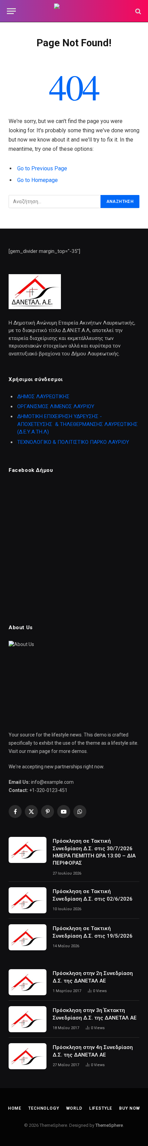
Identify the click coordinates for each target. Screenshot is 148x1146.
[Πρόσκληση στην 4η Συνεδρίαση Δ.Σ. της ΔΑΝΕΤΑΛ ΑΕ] (27, 1056)
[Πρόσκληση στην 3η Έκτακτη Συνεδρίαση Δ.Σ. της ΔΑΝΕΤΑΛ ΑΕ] (27, 1019)
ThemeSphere (109, 1125)
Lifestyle (101, 1108)
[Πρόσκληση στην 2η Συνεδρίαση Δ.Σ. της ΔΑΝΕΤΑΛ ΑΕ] (27, 982)
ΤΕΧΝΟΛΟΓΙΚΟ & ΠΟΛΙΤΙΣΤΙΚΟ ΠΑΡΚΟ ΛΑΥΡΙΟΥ (73, 442)
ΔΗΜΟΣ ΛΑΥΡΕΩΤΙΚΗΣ (43, 396)
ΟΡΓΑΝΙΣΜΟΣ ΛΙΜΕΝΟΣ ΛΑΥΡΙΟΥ (55, 406)
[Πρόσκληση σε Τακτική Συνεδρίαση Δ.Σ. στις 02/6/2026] (27, 900)
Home (14, 1108)
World (74, 1108)
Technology (43, 1108)
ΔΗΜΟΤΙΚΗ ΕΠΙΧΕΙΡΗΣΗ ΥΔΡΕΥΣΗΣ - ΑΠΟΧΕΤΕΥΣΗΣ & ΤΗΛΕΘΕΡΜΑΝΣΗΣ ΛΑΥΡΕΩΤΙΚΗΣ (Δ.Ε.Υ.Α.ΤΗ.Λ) (77, 424)
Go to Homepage (37, 180)
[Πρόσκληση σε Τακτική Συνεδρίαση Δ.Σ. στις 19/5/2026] (27, 937)
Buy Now (129, 1108)
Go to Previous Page (42, 168)
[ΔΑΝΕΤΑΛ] (74, 11)
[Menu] (11, 11)
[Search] (137, 11)
